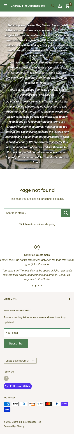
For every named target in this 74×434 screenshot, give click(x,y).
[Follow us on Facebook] (6, 378)
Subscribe (15, 343)
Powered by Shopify (14, 426)
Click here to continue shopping (37, 224)
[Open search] (53, 6)
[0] (67, 6)
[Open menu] (5, 5)
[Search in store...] (65, 213)
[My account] (60, 6)
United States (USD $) (17, 360)
